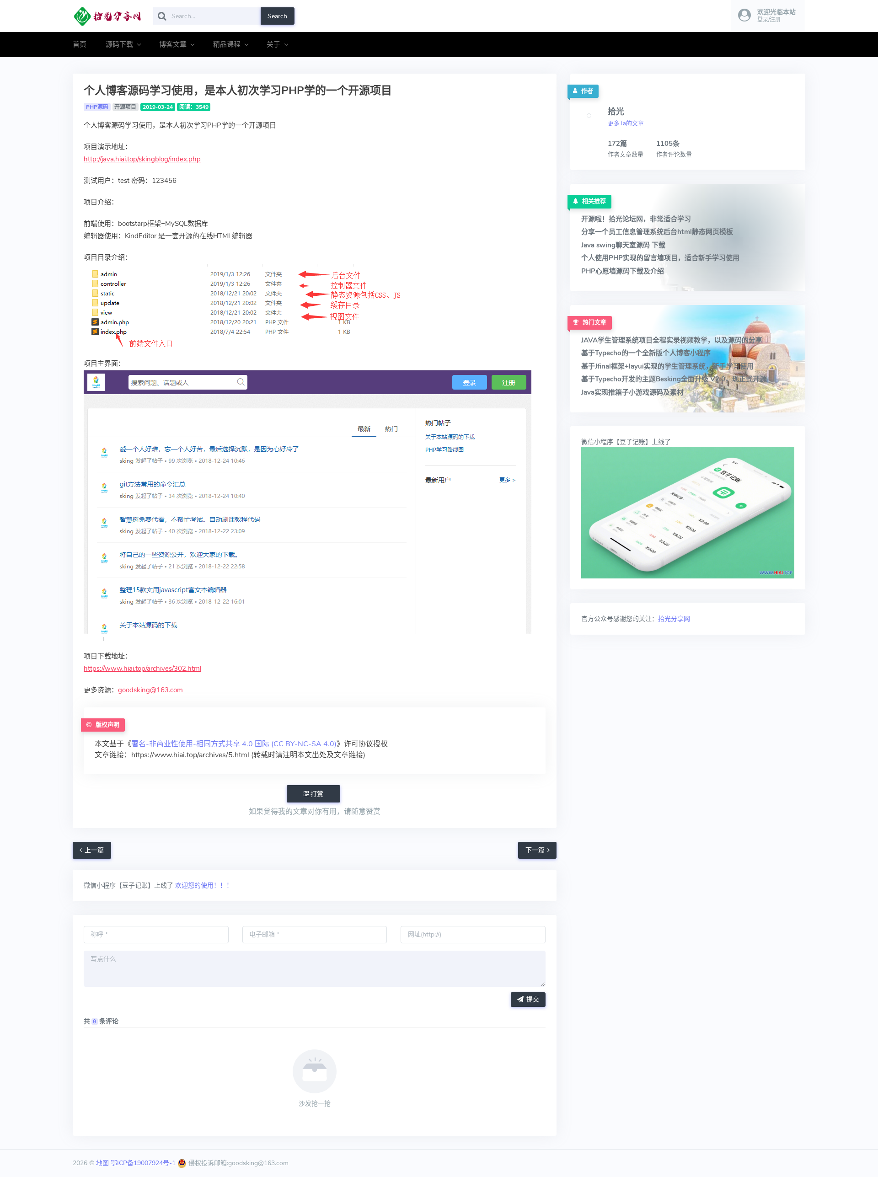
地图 (102, 1163)
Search (277, 16)
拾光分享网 (674, 619)
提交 (532, 999)
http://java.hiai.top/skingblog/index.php (142, 159)
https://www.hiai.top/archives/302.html (142, 668)
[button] (768, 16)
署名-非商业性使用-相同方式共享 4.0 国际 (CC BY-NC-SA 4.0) (234, 744)
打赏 (316, 794)
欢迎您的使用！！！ (203, 885)
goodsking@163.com (150, 690)
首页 (79, 44)
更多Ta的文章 (626, 123)
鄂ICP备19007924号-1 (143, 1163)
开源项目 (125, 107)
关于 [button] (273, 44)
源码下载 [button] (119, 44)
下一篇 (535, 850)
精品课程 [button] (227, 44)
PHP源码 (97, 107)
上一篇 (94, 850)
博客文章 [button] (173, 44)
